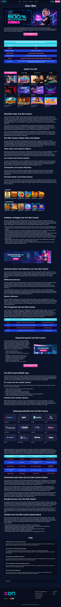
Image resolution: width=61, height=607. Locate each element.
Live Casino (23, 72)
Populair (9, 72)
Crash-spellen (36, 72)
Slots (50, 72)
